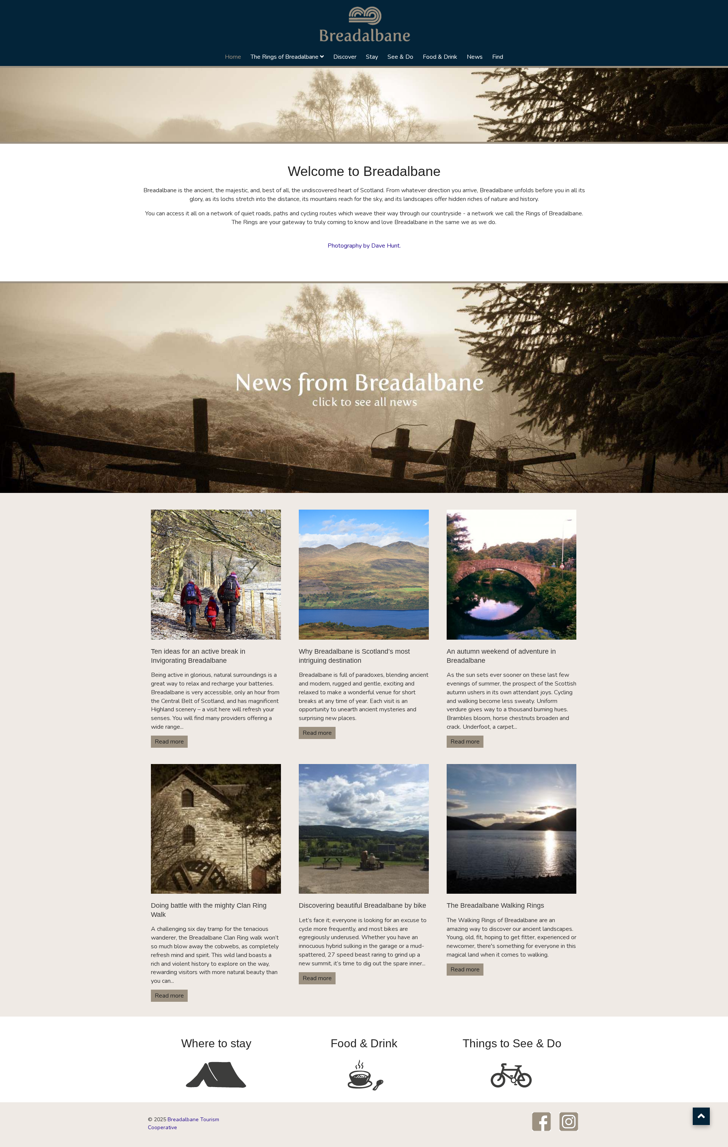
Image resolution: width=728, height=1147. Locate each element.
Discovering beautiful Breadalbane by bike (362, 905)
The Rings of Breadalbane (284, 57)
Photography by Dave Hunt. (364, 246)
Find (497, 57)
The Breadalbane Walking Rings (495, 905)
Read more (169, 741)
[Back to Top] (701, 1116)
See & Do (400, 57)
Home (233, 57)
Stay (372, 57)
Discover (344, 57)
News (475, 57)
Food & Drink (440, 57)
